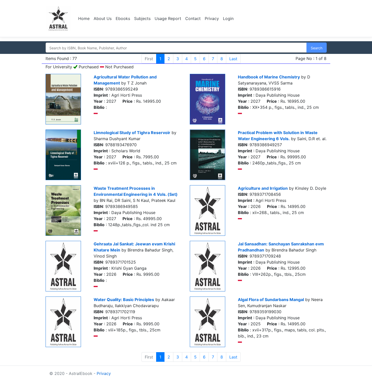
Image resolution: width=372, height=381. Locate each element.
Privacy (212, 18)
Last (233, 58)
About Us (103, 18)
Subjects (142, 18)
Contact (193, 18)
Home (84, 18)
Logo (59, 18)
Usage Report (168, 18)
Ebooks (123, 18)
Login (228, 18)
